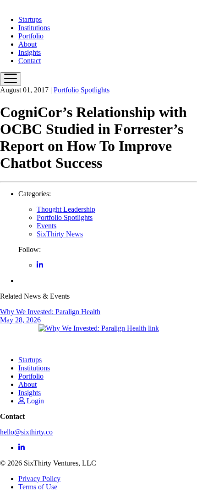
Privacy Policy (39, 478)
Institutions (34, 28)
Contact (29, 60)
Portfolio (31, 36)
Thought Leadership (66, 209)
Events (46, 226)
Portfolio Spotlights (81, 90)
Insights (29, 52)
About (27, 44)
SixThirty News (60, 234)
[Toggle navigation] (10, 79)
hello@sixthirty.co (26, 432)
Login (34, 401)
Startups (30, 19)
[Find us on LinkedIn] (40, 265)
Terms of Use (37, 487)
